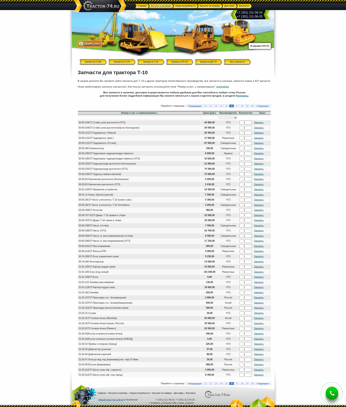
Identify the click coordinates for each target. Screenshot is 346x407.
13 (216, 106)
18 (242, 106)
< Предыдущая (194, 106)
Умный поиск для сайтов (110, 400)
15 (226, 106)
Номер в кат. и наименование (138, 113)
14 (221, 106)
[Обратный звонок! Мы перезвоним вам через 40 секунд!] (332, 396)
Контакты (242, 95)
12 (211, 106)
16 (231, 106)
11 (206, 106)
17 (237, 106)
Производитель (228, 113)
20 (252, 106)
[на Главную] (99, 6)
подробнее (222, 86)
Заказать (259, 122)
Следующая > (263, 106)
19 (247, 106)
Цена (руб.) (209, 113)
